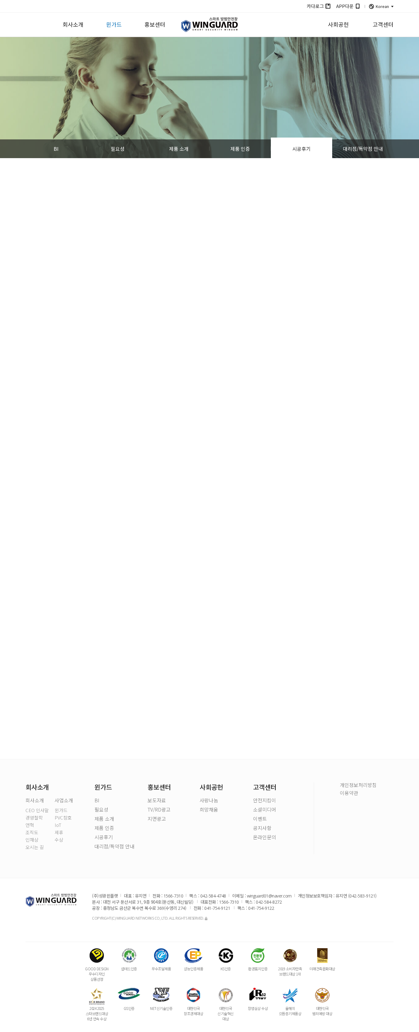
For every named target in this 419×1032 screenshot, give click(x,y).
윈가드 (114, 24)
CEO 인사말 (37, 810)
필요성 (118, 148)
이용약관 (349, 792)
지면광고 (157, 819)
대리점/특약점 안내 (363, 148)
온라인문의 (264, 838)
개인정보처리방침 (358, 784)
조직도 (31, 832)
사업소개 (64, 801)
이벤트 (260, 819)
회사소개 (73, 24)
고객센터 (383, 24)
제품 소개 (179, 148)
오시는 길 (34, 847)
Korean (382, 6)
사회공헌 (338, 24)
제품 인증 (240, 148)
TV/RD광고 (159, 810)
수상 (59, 839)
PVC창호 (63, 817)
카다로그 (315, 6)
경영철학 (34, 817)
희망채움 (209, 810)
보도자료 (157, 801)
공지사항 (262, 828)
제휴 (59, 832)
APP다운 (345, 6)
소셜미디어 (264, 810)
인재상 (31, 839)
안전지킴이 (264, 801)
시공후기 (301, 148)
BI (56, 148)
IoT (58, 825)
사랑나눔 (209, 801)
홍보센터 (154, 24)
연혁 (29, 825)
